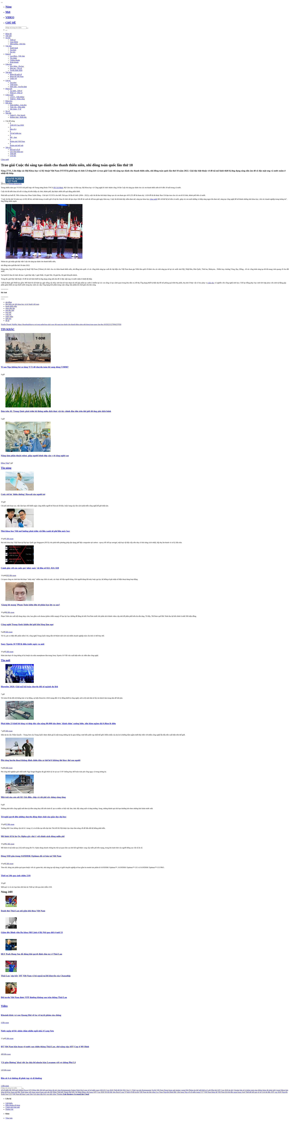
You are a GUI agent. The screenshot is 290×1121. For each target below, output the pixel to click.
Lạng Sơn (29, 1094)
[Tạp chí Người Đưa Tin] (145, 572)
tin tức (231, 1090)
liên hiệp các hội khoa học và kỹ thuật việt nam (22, 304)
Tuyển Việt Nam (157, 1090)
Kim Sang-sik (12, 1092)
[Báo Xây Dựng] (145, 801)
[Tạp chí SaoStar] (145, 958)
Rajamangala (65, 1090)
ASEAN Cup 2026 (106, 1090)
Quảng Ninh (75, 1090)
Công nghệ (5, 159)
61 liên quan (9, 844)
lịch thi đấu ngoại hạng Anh (235, 1092)
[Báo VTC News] (145, 648)
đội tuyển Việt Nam (139, 1092)
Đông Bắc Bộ (37, 1090)
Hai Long (83, 1090)
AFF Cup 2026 (222, 1090)
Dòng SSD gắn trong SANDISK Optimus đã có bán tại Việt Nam (31, 856)
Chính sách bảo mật (12, 1107)
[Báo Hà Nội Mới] (145, 535)
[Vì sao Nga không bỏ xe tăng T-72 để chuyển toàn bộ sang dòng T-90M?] (145, 348)
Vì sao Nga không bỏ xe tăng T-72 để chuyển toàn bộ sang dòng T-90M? (35, 367)
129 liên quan (6, 1070)
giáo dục (211, 283)
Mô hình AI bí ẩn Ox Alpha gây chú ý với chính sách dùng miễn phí (32, 836)
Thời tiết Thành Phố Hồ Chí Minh (69, 1092)
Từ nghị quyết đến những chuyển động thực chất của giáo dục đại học (33, 817)
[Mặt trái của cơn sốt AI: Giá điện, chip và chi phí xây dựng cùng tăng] (145, 784)
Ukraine (236, 1090)
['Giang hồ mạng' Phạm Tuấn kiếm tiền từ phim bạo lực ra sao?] (145, 591)
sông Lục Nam (157, 1092)
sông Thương (58, 1094)
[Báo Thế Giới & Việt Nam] (145, 415)
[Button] (2, 2)
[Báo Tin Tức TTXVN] (145, 840)
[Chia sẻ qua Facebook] (2, 289)
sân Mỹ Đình (52, 1092)
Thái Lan (135, 1090)
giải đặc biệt (9, 310)
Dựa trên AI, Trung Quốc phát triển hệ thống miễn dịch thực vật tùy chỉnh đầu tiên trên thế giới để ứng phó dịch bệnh (56, 411)
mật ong (8, 318)
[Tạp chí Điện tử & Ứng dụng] (145, 860)
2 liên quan (9, 864)
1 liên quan (9, 539)
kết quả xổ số (256, 1092)
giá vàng (58, 1090)
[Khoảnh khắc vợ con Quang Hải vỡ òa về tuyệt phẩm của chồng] (145, 1011)
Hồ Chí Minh (58, 188)
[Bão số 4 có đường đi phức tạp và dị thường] (145, 1074)
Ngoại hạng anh (169, 1090)
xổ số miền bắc (6, 1090)
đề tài (7, 321)
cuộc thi (8, 314)
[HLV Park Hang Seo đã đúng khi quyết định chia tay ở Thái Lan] (145, 945)
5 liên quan (9, 1038)
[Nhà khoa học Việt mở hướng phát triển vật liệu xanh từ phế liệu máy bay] (145, 518)
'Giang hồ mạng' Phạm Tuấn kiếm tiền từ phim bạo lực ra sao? (30, 605)
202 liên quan (11, 575)
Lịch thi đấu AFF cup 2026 (271, 1092)
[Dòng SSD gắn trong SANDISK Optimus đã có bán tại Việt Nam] (145, 852)
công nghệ (153, 199)
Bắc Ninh (20, 1092)
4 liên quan (8, 768)
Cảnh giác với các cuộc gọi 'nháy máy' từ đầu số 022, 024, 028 (30, 568)
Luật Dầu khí (212, 1090)
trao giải (8, 312)
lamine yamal (180, 1090)
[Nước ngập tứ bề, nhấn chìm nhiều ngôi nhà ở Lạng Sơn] (145, 1026)
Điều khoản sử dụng (12, 1105)
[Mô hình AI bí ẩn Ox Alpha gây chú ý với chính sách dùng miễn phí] (145, 832)
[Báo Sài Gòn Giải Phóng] (145, 1082)
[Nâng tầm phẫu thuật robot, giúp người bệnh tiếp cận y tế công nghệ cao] (145, 437)
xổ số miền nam (93, 1090)
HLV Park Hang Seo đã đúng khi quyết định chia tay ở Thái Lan (31, 954)
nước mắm (9, 316)
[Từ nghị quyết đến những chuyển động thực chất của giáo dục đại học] (145, 812)
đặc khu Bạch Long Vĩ (118, 1092)
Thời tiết (248, 1092)
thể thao (22, 1094)
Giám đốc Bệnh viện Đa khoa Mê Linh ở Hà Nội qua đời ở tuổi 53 (32, 932)
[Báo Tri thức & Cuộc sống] (145, 628)
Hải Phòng (189, 1090)
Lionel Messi (280, 1090)
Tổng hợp (8, 1118)
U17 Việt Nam (206, 1092)
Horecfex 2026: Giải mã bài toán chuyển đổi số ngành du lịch (29, 686)
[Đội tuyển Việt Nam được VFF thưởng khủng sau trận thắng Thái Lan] (145, 988)
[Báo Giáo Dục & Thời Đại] (145, 764)
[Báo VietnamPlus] (145, 690)
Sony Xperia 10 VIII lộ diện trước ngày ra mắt (22, 644)
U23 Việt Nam (14, 1094)
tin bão (149, 1092)
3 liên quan (9, 652)
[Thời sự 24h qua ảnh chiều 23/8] (145, 871)
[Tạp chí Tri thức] (145, 498)
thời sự (204, 1090)
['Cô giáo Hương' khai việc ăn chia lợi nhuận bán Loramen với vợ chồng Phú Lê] (145, 1058)
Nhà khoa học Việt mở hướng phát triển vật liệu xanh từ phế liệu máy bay (35, 531)
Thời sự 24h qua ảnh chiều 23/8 (15, 875)
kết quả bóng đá (48, 1090)
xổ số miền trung (194, 1092)
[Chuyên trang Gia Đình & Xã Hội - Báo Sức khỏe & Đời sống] (145, 727)
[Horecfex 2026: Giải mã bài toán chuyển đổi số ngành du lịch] (145, 673)
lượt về (129, 1092)
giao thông (258, 1090)
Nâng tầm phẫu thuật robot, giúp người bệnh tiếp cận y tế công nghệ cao (35, 455)
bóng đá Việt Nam (218, 1092)
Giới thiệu (9, 1103)
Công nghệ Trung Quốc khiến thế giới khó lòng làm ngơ (27, 624)
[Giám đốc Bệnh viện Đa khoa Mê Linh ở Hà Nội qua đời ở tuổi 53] (145, 923)
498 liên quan (6, 1054)
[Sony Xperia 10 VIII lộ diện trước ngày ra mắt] (145, 640)
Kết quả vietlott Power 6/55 (22, 1090)
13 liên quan (9, 824)
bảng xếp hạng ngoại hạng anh (36, 1092)
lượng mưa (250, 1090)
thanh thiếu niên (11, 306)
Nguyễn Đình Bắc (169, 1092)
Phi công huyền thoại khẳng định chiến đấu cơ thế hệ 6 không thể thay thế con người (40, 760)
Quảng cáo (9, 1109)
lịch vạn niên (47, 1094)
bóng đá (265, 1090)
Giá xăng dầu (38, 1094)
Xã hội (107, 1092)
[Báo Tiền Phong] (145, 609)
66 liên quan (9, 612)
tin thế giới (198, 1090)
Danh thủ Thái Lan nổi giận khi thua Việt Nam (23, 911)
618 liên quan (14, 184)
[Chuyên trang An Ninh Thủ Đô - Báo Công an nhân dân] (145, 371)
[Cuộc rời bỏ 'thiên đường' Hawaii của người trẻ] (145, 481)
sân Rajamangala (145, 1090)
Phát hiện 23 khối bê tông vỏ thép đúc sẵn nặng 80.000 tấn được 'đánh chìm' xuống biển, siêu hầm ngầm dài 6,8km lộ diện (58, 723)
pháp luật (272, 1090)
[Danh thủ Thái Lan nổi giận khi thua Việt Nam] (145, 901)
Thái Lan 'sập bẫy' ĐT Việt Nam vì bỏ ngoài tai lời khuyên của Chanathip (36, 976)
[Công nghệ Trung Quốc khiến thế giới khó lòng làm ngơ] (145, 620)
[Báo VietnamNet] (145, 936)
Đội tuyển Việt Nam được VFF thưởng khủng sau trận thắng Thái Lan (34, 997)
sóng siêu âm (10, 308)
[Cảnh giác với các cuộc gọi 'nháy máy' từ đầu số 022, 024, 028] (145, 555)
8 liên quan (8, 632)
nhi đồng (8, 302)
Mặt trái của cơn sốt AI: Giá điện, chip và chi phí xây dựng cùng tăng (33, 797)
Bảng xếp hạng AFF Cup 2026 (93, 1092)
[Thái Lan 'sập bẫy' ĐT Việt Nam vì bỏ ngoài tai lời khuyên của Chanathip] (145, 966)
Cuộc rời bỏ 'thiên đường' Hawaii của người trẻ (23, 494)
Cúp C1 (129, 1090)
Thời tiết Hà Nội (119, 1090)
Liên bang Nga (182, 1092)
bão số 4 (243, 1090)
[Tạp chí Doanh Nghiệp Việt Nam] (145, 178)
